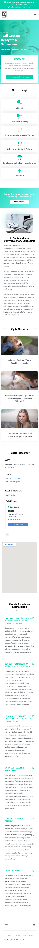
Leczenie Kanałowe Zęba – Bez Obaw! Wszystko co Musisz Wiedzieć (19, 398)
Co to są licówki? (13, 871)
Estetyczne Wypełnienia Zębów (19, 135)
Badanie (19, 108)
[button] (35, 14)
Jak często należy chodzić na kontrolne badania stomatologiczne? (18, 620)
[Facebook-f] (7, 534)
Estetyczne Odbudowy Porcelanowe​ (19, 163)
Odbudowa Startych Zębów (19, 149)
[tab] (20, 621)
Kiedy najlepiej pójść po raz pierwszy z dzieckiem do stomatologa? (18, 718)
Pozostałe (19, 175)
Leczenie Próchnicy (19, 121)
